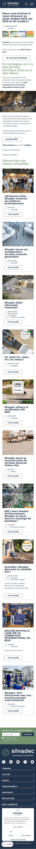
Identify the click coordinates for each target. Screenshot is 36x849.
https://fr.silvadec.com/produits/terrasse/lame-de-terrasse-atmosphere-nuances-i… (18, 93)
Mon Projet (7, 792)
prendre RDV (12, 139)
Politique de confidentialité (24, 841)
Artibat (28, 145)
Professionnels (9, 786)
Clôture (6, 774)
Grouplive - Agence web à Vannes (19, 843)
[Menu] (32, 4)
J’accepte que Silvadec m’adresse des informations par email (11, 739)
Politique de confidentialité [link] (18, 839)
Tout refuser (10, 833)
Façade (5, 780)
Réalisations (8, 798)
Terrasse (6, 768)
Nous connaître (9, 804)
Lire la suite (13, 214)
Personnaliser (26, 835)
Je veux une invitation (16, 58)
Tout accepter (18, 827)
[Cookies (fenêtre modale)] (7, 844)
